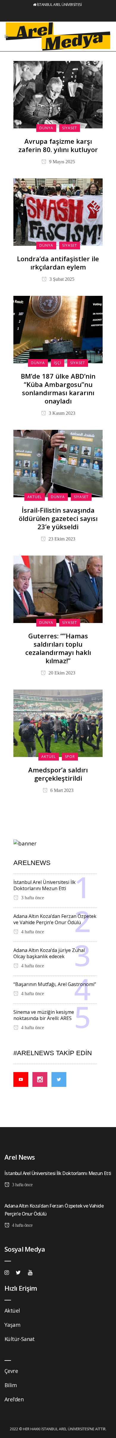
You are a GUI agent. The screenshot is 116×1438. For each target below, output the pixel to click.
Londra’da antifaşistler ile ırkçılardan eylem (58, 262)
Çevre (11, 1370)
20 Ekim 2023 (61, 672)
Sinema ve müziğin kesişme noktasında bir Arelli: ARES (43, 1015)
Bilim (10, 1385)
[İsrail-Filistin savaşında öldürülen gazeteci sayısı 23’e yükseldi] (58, 463)
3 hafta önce (32, 897)
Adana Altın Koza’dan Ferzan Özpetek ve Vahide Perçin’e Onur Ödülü (54, 919)
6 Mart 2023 (61, 790)
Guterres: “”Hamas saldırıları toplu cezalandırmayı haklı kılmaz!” (58, 648)
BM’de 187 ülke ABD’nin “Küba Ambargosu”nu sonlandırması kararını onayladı (58, 388)
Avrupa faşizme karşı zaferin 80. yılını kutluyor (58, 145)
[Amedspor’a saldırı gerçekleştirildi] (58, 722)
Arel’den (13, 1399)
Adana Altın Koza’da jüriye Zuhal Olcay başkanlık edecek (49, 953)
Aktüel (12, 1310)
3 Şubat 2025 (61, 279)
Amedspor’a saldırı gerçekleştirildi (58, 773)
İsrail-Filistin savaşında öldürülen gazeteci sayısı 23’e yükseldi (58, 518)
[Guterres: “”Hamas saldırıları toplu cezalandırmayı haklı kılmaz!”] (58, 588)
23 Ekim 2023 (61, 538)
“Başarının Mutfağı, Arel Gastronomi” (54, 984)
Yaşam (12, 1324)
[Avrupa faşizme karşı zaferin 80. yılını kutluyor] (58, 94)
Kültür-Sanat (19, 1338)
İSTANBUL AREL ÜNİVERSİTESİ (59, 4)
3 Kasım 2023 (61, 413)
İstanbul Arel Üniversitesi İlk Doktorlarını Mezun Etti (44, 885)
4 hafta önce (32, 931)
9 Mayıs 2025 (61, 161)
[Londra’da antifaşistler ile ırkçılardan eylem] (58, 211)
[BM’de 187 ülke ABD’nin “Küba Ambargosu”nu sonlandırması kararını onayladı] (58, 329)
